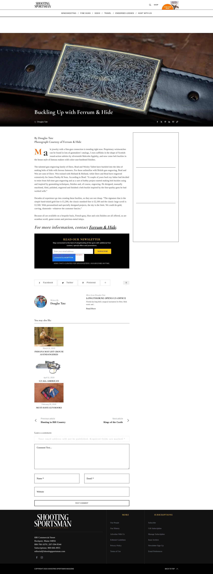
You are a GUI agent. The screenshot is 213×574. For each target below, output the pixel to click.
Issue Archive (153, 540)
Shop (156, 5)
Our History (115, 528)
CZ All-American (49, 381)
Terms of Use (115, 551)
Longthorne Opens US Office (106, 298)
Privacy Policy (116, 545)
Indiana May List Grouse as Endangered (49, 353)
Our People (114, 523)
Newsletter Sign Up (156, 545)
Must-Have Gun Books (49, 407)
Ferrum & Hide (102, 227)
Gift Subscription (154, 528)
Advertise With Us (117, 534)
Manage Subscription (156, 534)
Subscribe (152, 523)
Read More (91, 308)
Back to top (170, 569)
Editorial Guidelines (118, 540)
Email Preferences (155, 551)
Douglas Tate (58, 303)
